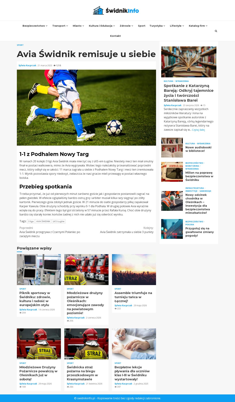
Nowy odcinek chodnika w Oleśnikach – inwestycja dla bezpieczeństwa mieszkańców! (172, 201)
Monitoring (192, 166)
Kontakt (115, 35)
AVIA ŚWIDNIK (43, 221)
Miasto (77, 25)
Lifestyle (175, 25)
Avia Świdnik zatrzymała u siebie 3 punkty (126, 230)
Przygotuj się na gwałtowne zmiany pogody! (172, 229)
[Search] (216, 31)
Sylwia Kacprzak (28, 65)
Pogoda (189, 224)
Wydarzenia (182, 81)
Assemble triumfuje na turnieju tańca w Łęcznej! (134, 269)
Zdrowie (125, 25)
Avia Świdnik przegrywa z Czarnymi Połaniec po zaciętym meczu (49, 232)
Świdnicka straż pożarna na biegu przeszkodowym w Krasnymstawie (86, 343)
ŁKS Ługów (58, 221)
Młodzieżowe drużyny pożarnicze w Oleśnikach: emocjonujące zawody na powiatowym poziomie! (86, 269)
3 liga (31, 221)
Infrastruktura (194, 188)
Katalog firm (197, 25)
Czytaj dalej (198, 129)
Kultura (169, 81)
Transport (58, 25)
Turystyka (156, 25)
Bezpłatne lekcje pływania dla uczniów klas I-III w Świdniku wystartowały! (134, 343)
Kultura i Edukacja (100, 25)
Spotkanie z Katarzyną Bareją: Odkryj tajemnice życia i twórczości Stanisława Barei (188, 61)
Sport (141, 25)
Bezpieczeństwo (34, 25)
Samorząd (205, 191)
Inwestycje (191, 191)
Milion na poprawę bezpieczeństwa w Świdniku (172, 172)
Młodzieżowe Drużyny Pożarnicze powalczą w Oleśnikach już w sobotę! (39, 343)
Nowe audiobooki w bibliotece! (172, 147)
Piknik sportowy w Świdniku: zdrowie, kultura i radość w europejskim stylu (39, 269)
